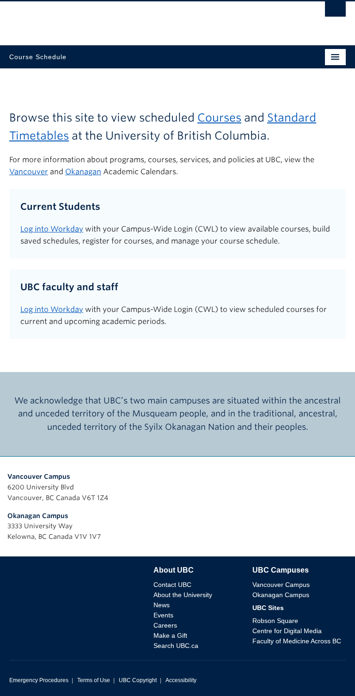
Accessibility (180, 680)
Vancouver (28, 171)
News (161, 605)
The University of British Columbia (127, 19)
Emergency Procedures (38, 680)
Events (163, 615)
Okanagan (83, 171)
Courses (219, 117)
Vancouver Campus (38, 476)
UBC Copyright (138, 680)
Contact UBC (172, 584)
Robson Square (275, 620)
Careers (165, 625)
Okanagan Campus (37, 515)
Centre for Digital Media (287, 631)
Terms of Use (93, 680)
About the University (182, 594)
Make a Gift (170, 635)
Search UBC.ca (175, 645)
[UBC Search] (335, 11)
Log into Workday (51, 229)
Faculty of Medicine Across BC (296, 641)
